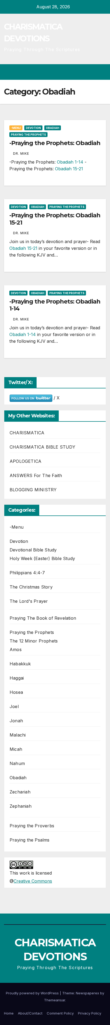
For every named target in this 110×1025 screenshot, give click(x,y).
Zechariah (20, 792)
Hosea (16, 692)
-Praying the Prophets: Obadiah (54, 143)
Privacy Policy (89, 1013)
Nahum (17, 763)
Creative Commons (33, 881)
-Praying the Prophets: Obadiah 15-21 (54, 219)
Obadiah (52, 127)
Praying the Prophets (28, 134)
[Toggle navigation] (101, 72)
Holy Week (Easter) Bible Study (42, 558)
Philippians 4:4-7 (27, 572)
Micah (16, 749)
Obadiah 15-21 (69, 168)
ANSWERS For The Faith (36, 475)
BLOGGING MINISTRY (33, 489)
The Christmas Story (31, 587)
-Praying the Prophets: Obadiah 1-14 (54, 305)
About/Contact (30, 1013)
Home (9, 1013)
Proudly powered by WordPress (33, 993)
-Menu (16, 127)
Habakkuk (20, 663)
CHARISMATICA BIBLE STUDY (42, 447)
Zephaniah (21, 806)
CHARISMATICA (27, 432)
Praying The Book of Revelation (43, 618)
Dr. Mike (21, 153)
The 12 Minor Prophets (34, 641)
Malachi (18, 735)
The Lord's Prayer (29, 601)
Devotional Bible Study (33, 550)
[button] (82, 72)
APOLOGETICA (25, 461)
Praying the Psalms (30, 840)
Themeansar (54, 1000)
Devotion (33, 127)
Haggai (17, 678)
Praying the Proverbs (32, 825)
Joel (14, 706)
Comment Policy (60, 1013)
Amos (16, 649)
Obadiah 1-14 (70, 162)
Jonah (16, 720)
